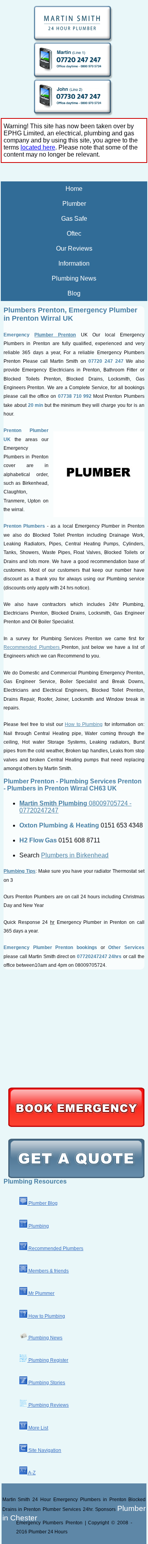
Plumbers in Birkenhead (75, 855)
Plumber (74, 203)
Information (74, 263)
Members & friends (48, 1271)
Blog (74, 293)
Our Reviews (74, 248)
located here (38, 147)
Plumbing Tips (20, 871)
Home (74, 188)
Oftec (74, 233)
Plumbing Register (47, 1360)
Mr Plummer (40, 1293)
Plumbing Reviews (48, 1405)
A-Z (31, 1473)
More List (37, 1428)
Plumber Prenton (55, 335)
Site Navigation (44, 1450)
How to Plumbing (84, 724)
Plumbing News (74, 278)
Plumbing (38, 1226)
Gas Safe (74, 218)
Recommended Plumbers (33, 647)
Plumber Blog (42, 1203)
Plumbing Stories (46, 1382)
